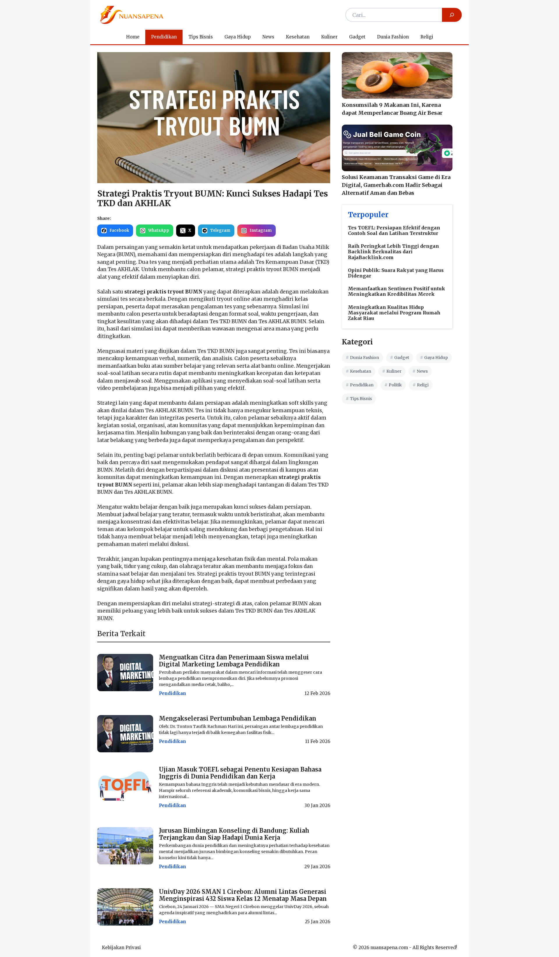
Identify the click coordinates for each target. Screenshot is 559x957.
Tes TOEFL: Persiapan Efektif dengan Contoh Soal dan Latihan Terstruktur (394, 230)
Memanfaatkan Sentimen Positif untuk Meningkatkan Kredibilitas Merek (396, 291)
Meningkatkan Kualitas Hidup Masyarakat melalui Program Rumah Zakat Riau (394, 312)
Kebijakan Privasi (121, 947)
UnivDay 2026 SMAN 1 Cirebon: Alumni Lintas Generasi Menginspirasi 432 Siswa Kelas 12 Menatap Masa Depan (243, 895)
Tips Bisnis (200, 37)
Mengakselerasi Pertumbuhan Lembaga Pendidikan (237, 718)
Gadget (357, 37)
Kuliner (329, 37)
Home (132, 37)
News (268, 37)
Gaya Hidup (237, 37)
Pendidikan (164, 37)
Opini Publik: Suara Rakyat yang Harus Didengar (396, 273)
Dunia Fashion (393, 37)
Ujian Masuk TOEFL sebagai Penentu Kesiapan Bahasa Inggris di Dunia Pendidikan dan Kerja (240, 773)
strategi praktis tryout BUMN (163, 292)
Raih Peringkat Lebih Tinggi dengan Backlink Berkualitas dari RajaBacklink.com (393, 251)
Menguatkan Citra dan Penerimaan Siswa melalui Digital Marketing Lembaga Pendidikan (234, 661)
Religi (426, 37)
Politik (395, 385)
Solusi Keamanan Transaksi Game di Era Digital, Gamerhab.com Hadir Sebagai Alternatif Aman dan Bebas (396, 185)
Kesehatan (297, 37)
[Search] (452, 15)
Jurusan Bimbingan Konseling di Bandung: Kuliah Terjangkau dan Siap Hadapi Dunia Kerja (234, 834)
